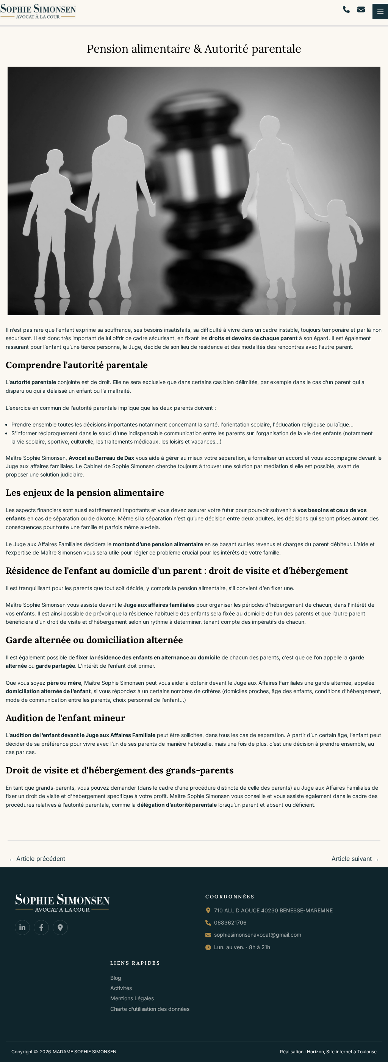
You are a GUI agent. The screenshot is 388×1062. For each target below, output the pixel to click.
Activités (121, 988)
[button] (346, 9)
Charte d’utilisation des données (149, 1009)
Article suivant (356, 858)
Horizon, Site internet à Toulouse (342, 1051)
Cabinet (93, 466)
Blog (115, 978)
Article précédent (36, 858)
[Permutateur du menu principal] (380, 11)
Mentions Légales (132, 998)
